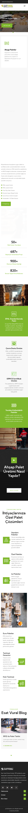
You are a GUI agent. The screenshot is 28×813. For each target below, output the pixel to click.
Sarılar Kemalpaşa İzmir (7, 1)
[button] (13, 32)
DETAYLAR (7, 25)
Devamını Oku (8, 745)
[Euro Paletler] (21, 640)
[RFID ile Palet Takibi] (14, 725)
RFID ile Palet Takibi (11, 736)
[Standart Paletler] (6, 540)
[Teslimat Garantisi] (21, 661)
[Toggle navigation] (24, 6)
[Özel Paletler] (6, 560)
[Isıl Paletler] (6, 580)
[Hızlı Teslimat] (21, 683)
